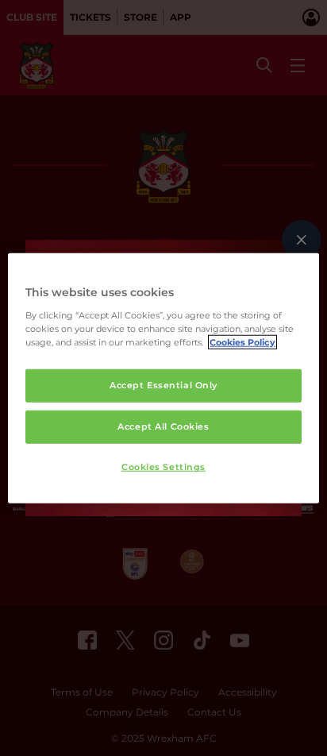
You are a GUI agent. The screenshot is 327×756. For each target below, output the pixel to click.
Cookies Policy (242, 341)
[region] (163, 378)
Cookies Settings (163, 466)
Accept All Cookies (163, 425)
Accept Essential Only (163, 385)
